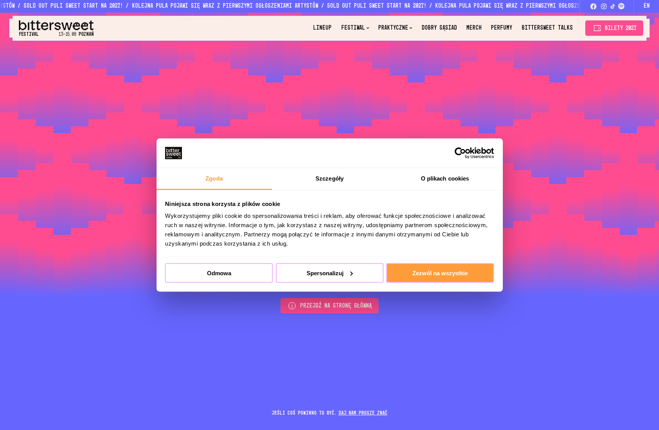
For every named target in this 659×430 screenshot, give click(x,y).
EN (647, 6)
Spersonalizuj (325, 272)
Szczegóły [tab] (329, 178)
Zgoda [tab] (214, 178)
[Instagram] (604, 6)
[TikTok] (613, 6)
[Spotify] (621, 6)
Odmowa (219, 272)
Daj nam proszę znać (363, 413)
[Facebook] (593, 6)
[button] (355, 28)
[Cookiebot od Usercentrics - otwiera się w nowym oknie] (460, 153)
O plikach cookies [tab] (445, 178)
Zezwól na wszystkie (440, 272)
